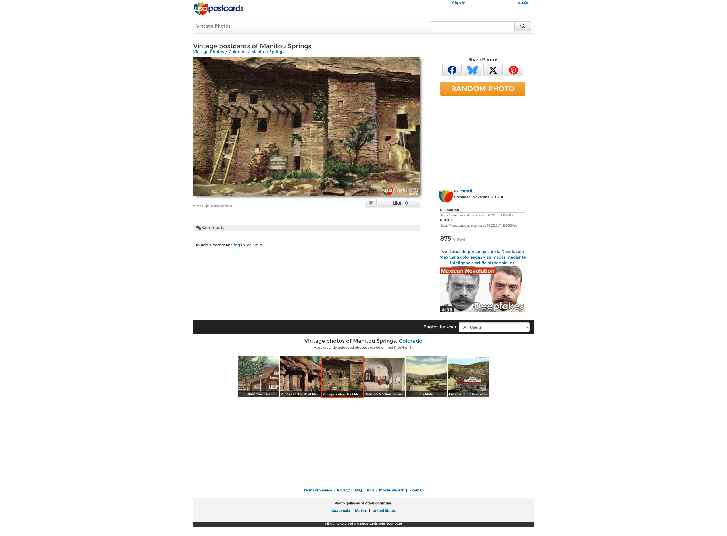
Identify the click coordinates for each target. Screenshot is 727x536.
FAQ (358, 490)
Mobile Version (391, 490)
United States (384, 510)
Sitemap (417, 490)
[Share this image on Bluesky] (472, 69)
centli (466, 191)
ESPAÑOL (523, 3)
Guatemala (340, 510)
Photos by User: (440, 326)
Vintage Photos (213, 26)
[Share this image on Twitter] (493, 69)
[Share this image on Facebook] (452, 69)
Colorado (238, 51)
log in (239, 245)
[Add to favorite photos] (371, 202)
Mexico (361, 510)
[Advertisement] (482, 141)
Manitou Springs (267, 51)
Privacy (343, 490)
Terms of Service (318, 490)
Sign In (459, 2)
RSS (370, 490)
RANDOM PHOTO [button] (483, 88)
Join (258, 245)
